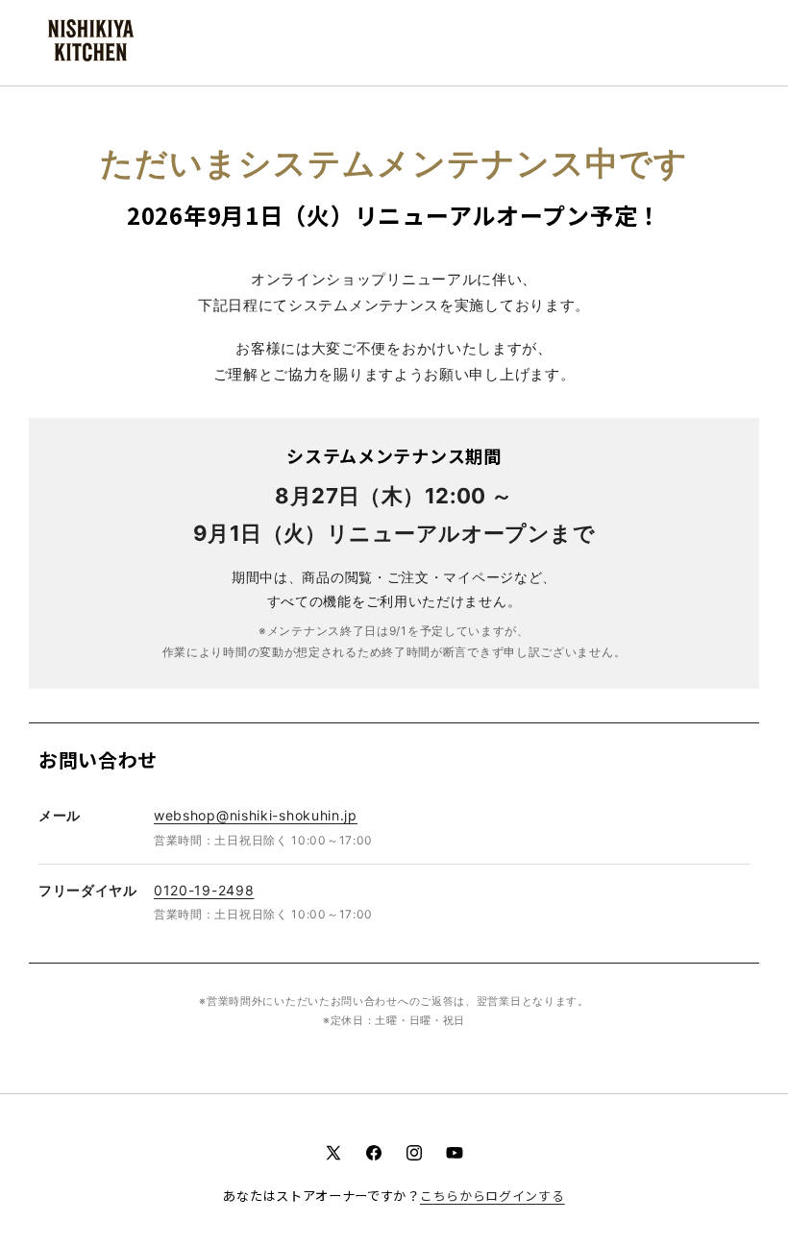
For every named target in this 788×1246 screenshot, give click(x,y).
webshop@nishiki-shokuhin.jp (255, 815)
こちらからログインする (492, 1195)
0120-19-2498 (204, 890)
